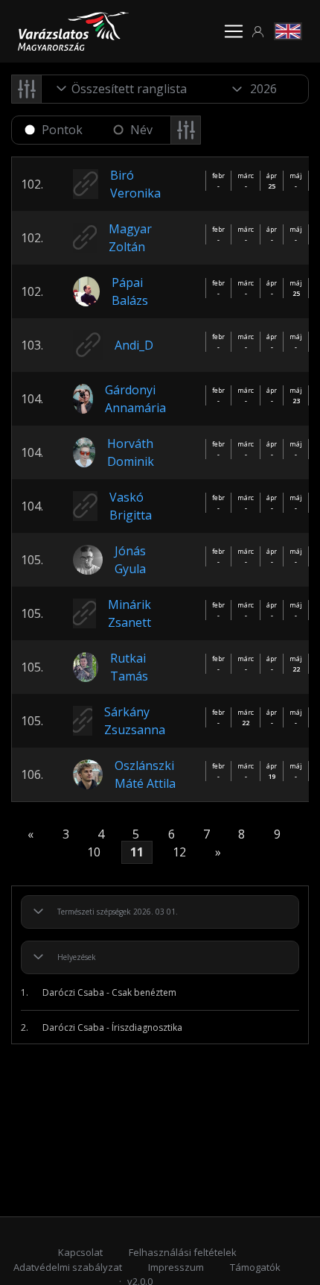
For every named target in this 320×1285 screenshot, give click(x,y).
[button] (258, 31)
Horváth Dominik (130, 452)
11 (137, 852)
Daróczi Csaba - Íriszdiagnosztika (101, 1027)
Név (141, 129)
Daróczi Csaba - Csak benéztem (98, 992)
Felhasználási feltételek (183, 1252)
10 (93, 852)
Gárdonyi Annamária (135, 399)
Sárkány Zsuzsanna (134, 721)
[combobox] (131, 89)
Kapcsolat (80, 1252)
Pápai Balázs (130, 291)
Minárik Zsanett (129, 613)
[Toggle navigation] (234, 31)
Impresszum (176, 1267)
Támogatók (255, 1267)
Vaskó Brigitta (130, 506)
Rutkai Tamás (129, 667)
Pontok (62, 129)
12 (179, 852)
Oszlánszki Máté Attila (145, 774)
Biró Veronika (135, 184)
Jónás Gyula (130, 560)
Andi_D (134, 345)
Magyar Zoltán (130, 238)
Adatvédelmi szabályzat (67, 1267)
